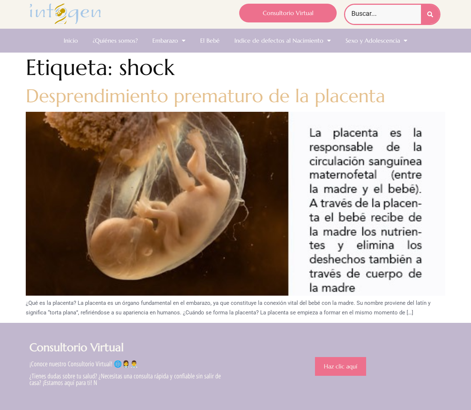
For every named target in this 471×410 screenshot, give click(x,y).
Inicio (71, 40)
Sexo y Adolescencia (373, 40)
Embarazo (165, 40)
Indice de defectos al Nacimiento (278, 40)
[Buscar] (430, 14)
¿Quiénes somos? (115, 40)
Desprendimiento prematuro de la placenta (205, 95)
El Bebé (210, 40)
